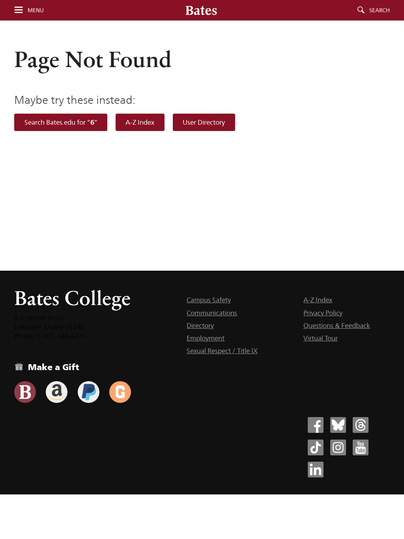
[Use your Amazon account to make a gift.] (56, 392)
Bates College (72, 298)
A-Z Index (139, 122)
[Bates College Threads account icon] (360, 425)
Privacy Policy (322, 313)
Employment (205, 338)
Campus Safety (209, 300)
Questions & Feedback (336, 325)
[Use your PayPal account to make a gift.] (88, 392)
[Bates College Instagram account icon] (338, 447)
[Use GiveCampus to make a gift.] (120, 392)
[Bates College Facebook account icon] (316, 425)
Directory (200, 325)
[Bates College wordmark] (201, 10)
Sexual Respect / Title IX (222, 351)
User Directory (204, 122)
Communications (212, 313)
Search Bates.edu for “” (60, 122)
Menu (36, 10)
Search (379, 10)
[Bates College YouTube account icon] (360, 447)
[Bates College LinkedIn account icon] (316, 469)
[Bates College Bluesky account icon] (338, 425)
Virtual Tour (320, 338)
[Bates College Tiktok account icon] (316, 447)
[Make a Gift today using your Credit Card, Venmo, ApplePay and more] (25, 392)
